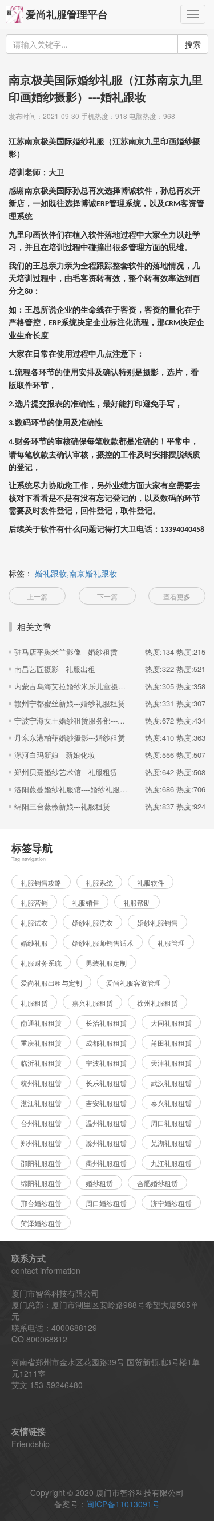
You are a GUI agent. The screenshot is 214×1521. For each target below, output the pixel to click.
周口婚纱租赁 (106, 1203)
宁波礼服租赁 (106, 1063)
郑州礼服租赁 (41, 1143)
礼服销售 (85, 902)
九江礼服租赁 (171, 1163)
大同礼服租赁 (171, 1023)
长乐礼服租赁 (106, 1083)
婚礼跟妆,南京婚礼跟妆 (76, 573)
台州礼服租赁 (41, 1123)
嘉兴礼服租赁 (92, 1003)
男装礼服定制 (106, 962)
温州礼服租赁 (106, 1123)
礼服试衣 (34, 922)
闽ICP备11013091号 (123, 1504)
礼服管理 (171, 942)
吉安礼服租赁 (106, 1103)
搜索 (193, 44)
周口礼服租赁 (171, 1123)
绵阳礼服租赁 (41, 1183)
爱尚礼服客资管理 (133, 982)
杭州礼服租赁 (41, 1083)
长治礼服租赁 (106, 1023)
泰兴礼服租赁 (171, 1103)
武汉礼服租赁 (171, 1083)
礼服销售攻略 (41, 882)
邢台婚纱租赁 (41, 1203)
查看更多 (177, 596)
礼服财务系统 (41, 962)
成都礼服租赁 (106, 1043)
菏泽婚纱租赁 (41, 1223)
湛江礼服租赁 (41, 1103)
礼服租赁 (34, 1003)
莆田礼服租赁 (171, 1043)
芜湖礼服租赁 (171, 1143)
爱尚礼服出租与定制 (51, 982)
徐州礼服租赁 (157, 1003)
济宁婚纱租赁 (171, 1203)
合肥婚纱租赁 (157, 1183)
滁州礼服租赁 (106, 1143)
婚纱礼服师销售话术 (103, 942)
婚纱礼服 (34, 942)
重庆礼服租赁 (41, 1043)
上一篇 (37, 596)
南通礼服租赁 (41, 1023)
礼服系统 (99, 882)
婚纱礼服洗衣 (92, 922)
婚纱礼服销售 (157, 922)
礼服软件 (150, 882)
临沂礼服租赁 (41, 1063)
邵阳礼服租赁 (41, 1163)
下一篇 (107, 596)
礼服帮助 (137, 902)
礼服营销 (34, 902)
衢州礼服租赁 (106, 1163)
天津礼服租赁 (171, 1063)
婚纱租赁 (99, 1183)
